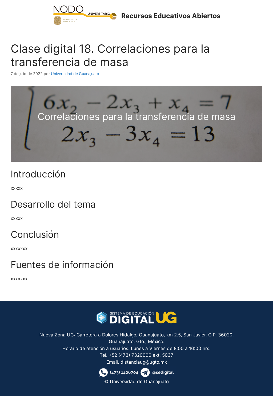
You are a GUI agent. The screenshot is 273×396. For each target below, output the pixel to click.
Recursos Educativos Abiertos (170, 16)
